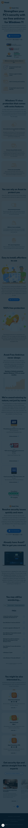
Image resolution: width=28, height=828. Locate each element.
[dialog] (14, 414)
